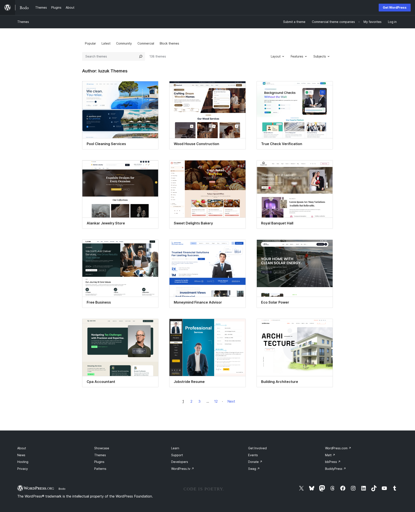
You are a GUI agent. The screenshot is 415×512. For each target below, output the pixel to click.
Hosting (22, 462)
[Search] (140, 56)
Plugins (99, 462)
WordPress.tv (182, 468)
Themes (23, 22)
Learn (175, 448)
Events (253, 455)
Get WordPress (395, 7)
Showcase (101, 448)
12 (216, 401)
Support (177, 455)
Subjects (319, 56)
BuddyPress (335, 468)
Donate (255, 462)
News (21, 455)
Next (231, 401)
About (21, 448)
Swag (254, 468)
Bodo (62, 488)
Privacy (22, 468)
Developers (179, 462)
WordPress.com (338, 448)
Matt (330, 455)
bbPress (333, 462)
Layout (276, 56)
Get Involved (257, 448)
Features (297, 56)
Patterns (100, 468)
